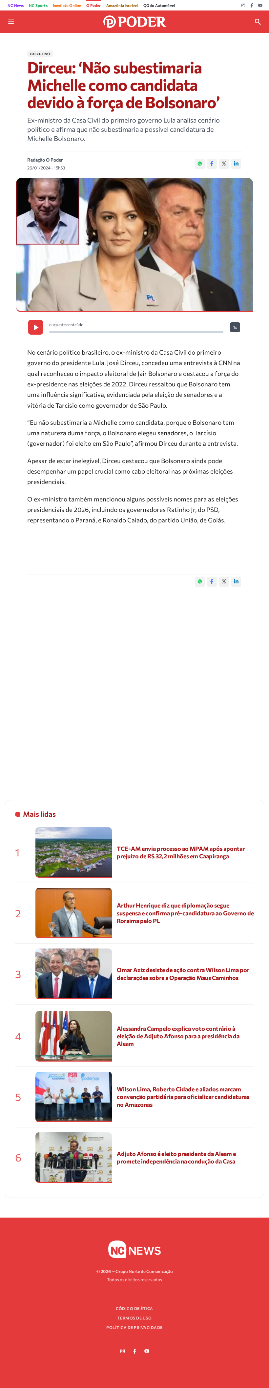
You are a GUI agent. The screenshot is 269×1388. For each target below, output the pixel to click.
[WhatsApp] (200, 164)
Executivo (40, 54)
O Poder (93, 5)
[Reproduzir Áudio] (35, 327)
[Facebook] (252, 5)
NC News (16, 5)
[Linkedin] (236, 164)
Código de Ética (134, 1308)
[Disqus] (134, 687)
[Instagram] (243, 5)
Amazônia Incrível (122, 5)
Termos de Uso (134, 1318)
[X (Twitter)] (224, 164)
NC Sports (38, 5)
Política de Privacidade (134, 1327)
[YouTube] (260, 5)
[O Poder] (134, 21)
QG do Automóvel (159, 5)
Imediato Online (67, 5)
